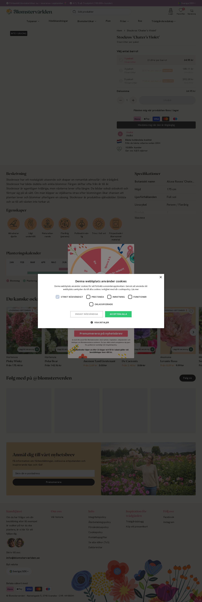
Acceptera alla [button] (118, 314)
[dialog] (101, 301)
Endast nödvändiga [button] (86, 314)
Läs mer (135, 289)
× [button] (160, 277)
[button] (101, 322)
